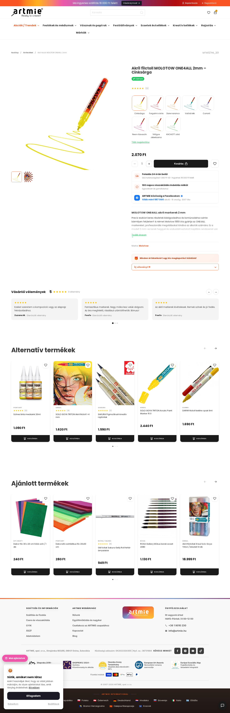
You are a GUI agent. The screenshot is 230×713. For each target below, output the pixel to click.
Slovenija (160, 700)
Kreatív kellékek (184, 25)
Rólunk (76, 615)
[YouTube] (193, 651)
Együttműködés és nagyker (87, 620)
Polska (82, 700)
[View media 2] (28, 177)
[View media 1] (16, 177)
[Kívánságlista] (209, 12)
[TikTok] (201, 651)
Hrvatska (142, 700)
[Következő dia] (46, 383)
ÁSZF (29, 630)
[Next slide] (215, 348)
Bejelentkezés (191, 3)
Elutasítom (13, 704)
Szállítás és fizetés (36, 615)
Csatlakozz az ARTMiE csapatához (90, 625)
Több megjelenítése (140, 142)
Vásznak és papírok (93, 25)
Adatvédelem (33, 636)
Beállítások (53, 704)
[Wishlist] (215, 164)
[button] (112, 446)
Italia (176, 700)
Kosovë (145, 706)
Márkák (81, 32)
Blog (74, 636)
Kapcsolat (77, 630)
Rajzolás (207, 25)
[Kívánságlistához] (46, 365)
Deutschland (121, 700)
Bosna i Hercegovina (92, 706)
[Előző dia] (14, 383)
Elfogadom (33, 696)
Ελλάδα (191, 700)
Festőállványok (123, 25)
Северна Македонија (122, 706)
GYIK (29, 625)
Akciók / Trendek (25, 25)
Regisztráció (210, 3)
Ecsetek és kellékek (153, 25)
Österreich (100, 700)
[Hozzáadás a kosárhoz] (30, 438)
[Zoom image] (68, 123)
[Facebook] (177, 651)
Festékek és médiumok (58, 25)
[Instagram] (185, 651)
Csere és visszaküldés (38, 620)
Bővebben (34, 687)
